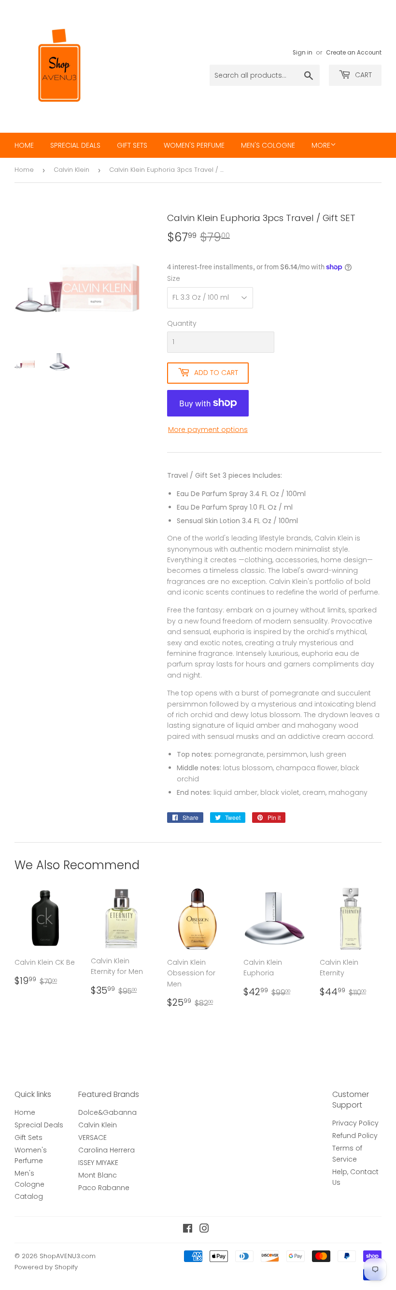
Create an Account (354, 52)
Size (173, 278)
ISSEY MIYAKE (98, 1162)
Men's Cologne (268, 145)
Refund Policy (355, 1135)
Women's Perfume (194, 145)
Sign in (302, 52)
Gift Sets (132, 145)
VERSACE (92, 1137)
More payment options (208, 429)
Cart (362, 75)
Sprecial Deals (75, 145)
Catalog (28, 1196)
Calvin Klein (71, 169)
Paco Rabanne (103, 1188)
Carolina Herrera (106, 1150)
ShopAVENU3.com (68, 1256)
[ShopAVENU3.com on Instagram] (204, 1230)
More (320, 145)
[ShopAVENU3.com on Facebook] (188, 1230)
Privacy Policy (355, 1123)
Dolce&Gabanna (107, 1112)
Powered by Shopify (46, 1267)
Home (24, 145)
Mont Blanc (97, 1175)
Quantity (182, 323)
